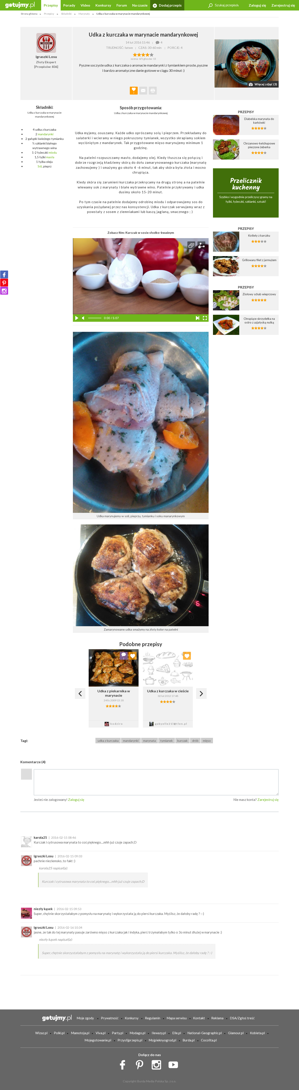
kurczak (182, 740)
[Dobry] (143, 54)
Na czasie (140, 5)
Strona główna (29, 13)
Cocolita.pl (209, 1040)
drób (195, 740)
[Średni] (139, 54)
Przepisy (51, 5)
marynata (149, 740)
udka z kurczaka (108, 740)
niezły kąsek (43, 909)
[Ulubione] (133, 656)
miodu (53, 152)
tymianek (166, 740)
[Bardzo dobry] (147, 54)
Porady (69, 5)
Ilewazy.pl (159, 1033)
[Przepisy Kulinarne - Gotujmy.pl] (20, 4)
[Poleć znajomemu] (143, 91)
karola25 (40, 837)
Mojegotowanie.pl (97, 1040)
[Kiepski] (135, 54)
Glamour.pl (236, 1033)
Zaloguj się (257, 5)
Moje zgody (85, 1018)
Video (85, 5)
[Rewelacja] (152, 54)
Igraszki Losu (43, 856)
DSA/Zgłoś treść (242, 1018)
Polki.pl (59, 1033)
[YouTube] (175, 1064)
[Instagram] (4, 291)
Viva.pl (101, 1033)
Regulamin (152, 1018)
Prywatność (109, 1018)
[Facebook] (4, 274)
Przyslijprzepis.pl (130, 1040)
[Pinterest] (4, 283)
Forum (121, 5)
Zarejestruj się (283, 5)
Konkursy (103, 5)
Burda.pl (189, 1040)
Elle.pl (176, 1033)
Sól (40, 166)
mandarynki (45, 134)
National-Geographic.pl (204, 1033)
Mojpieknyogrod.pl (162, 1040)
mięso (207, 740)
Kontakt (199, 1018)
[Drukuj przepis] (153, 91)
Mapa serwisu (177, 1018)
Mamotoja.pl (80, 1033)
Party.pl (117, 1033)
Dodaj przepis (170, 5)
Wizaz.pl (41, 1033)
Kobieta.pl (257, 1033)
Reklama (217, 1018)
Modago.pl (137, 1033)
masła (50, 157)
